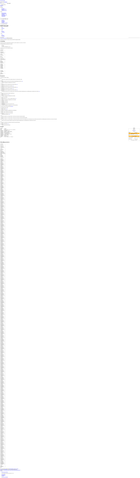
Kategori (1, 470)
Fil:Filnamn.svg (134, 130)
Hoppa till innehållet (2, 0)
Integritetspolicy (3, 474)
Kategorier (1, 469)
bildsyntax (12, 106)
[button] (0, 4)
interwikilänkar (5, 469)
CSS (22, 81)
